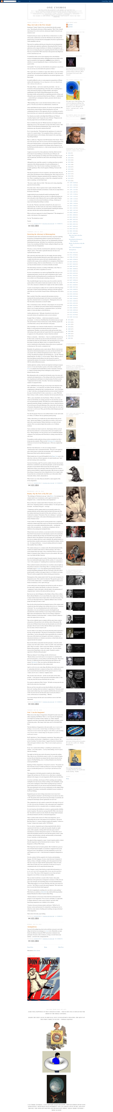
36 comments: (59, 483)
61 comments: (59, 223)
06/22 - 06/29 (72, 262)
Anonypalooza (32, 927)
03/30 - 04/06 (72, 289)
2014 (69, 180)
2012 (69, 322)
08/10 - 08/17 (72, 228)
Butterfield (44, 892)
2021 (69, 164)
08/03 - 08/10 (72, 231)
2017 (69, 174)
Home (45, 947)
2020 (69, 167)
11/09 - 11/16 (72, 199)
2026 (69, 153)
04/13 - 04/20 (72, 285)
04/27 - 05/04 (72, 280)
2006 (69, 336)
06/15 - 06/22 (72, 264)
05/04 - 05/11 (72, 278)
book (28, 368)
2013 (69, 320)
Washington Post (51, 441)
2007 (69, 333)
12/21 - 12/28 (72, 185)
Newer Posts (30, 947)
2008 (69, 331)
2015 (69, 178)
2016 (69, 176)
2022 (69, 162)
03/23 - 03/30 (72, 291)
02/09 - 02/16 (72, 305)
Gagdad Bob (70, 24)
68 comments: (59, 938)
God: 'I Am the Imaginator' (36, 712)
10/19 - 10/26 (72, 205)
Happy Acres (55, 456)
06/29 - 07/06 (72, 259)
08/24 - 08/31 (72, 224)
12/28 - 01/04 (72, 182)
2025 (69, 155)
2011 (69, 324)
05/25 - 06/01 (72, 271)
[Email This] (31, 226)
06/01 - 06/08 (72, 268)
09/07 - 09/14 (72, 219)
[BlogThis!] (33, 226)
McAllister (34, 662)
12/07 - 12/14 (72, 189)
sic (42, 356)
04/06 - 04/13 (72, 287)
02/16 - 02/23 (72, 303)
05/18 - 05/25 (72, 273)
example (39, 568)
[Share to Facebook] (36, 226)
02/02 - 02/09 (72, 308)
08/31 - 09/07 (72, 222)
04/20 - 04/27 (72, 282)
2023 (69, 160)
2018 (69, 171)
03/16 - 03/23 (72, 294)
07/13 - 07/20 (72, 255)
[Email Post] (28, 225)
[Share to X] (34, 226)
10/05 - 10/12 (72, 210)
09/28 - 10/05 (72, 212)
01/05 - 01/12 (72, 317)
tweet (47, 931)
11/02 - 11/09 (72, 201)
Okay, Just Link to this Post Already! (39, 25)
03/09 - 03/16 (72, 296)
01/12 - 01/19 (72, 314)
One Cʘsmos (56, 7)
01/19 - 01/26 (72, 312)
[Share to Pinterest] (38, 226)
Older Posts (61, 947)
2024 (69, 157)
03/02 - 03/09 (72, 298)
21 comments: (59, 916)
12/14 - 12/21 (72, 187)
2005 (69, 338)
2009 (69, 329)
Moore (51, 496)
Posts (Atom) (37, 950)
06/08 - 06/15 (72, 266)
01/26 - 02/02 (72, 310)
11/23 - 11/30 (72, 194)
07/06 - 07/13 (72, 257)
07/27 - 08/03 (72, 233)
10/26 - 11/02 (72, 203)
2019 (69, 169)
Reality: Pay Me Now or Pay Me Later (39, 493)
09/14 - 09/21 (72, 217)
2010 (69, 326)
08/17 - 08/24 (72, 226)
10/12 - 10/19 (72, 208)
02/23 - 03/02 (72, 301)
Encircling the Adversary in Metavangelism (41, 234)
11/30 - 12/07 (72, 192)
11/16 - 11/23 (72, 196)
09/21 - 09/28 (72, 215)
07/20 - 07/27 (72, 252)
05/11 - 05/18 (72, 275)
